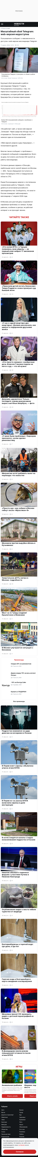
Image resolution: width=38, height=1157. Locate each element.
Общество (4, 1129)
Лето (20, 1122)
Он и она (22, 1129)
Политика (22, 1131)
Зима (3, 1119)
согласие (21, 1145)
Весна (3, 1112)
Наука (21, 1124)
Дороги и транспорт (7, 1115)
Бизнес (21, 1110)
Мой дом (4, 1124)
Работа (21, 1134)
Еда (20, 1115)
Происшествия (5, 1134)
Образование (23, 1127)
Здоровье (22, 1117)
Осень (3, 1131)
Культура (4, 1122)
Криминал (22, 1119)
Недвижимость (6, 1127)
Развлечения (5, 1136)
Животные (4, 1117)
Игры (19, 1066)
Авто (2, 1110)
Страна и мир (5, 28)
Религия (21, 1136)
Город (21, 1112)
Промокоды (19, 660)
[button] (19, 667)
